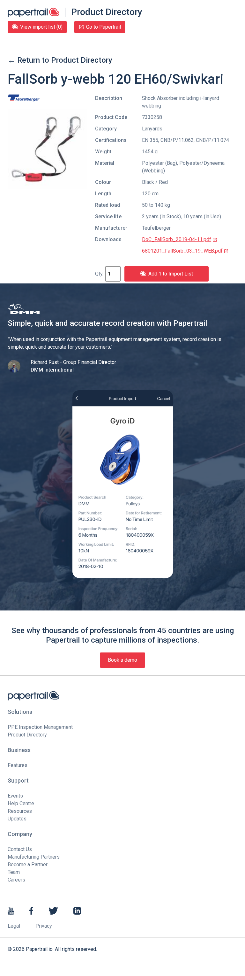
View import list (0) (41, 27)
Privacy (43, 926)
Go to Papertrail (103, 27)
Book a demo (122, 660)
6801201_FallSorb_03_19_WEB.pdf (182, 251)
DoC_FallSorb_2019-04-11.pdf (176, 239)
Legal (14, 926)
